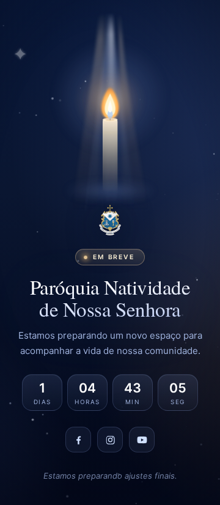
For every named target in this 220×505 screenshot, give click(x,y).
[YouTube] (142, 439)
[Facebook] (78, 439)
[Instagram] (110, 439)
